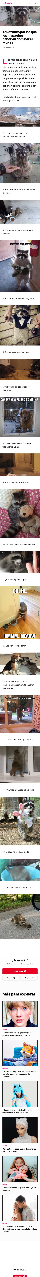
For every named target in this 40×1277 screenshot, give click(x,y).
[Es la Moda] (7, 3)
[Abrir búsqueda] (29, 3)
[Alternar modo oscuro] (35, 3)
